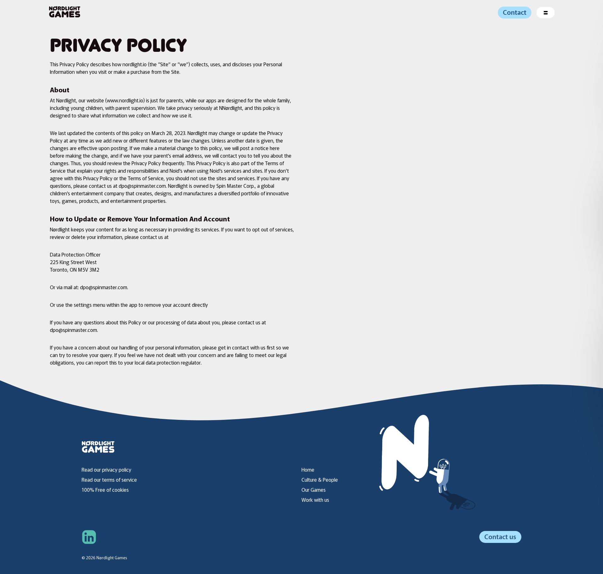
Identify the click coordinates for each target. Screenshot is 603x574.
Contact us (500, 536)
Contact (514, 12)
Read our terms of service (109, 479)
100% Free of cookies (105, 489)
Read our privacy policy (106, 469)
